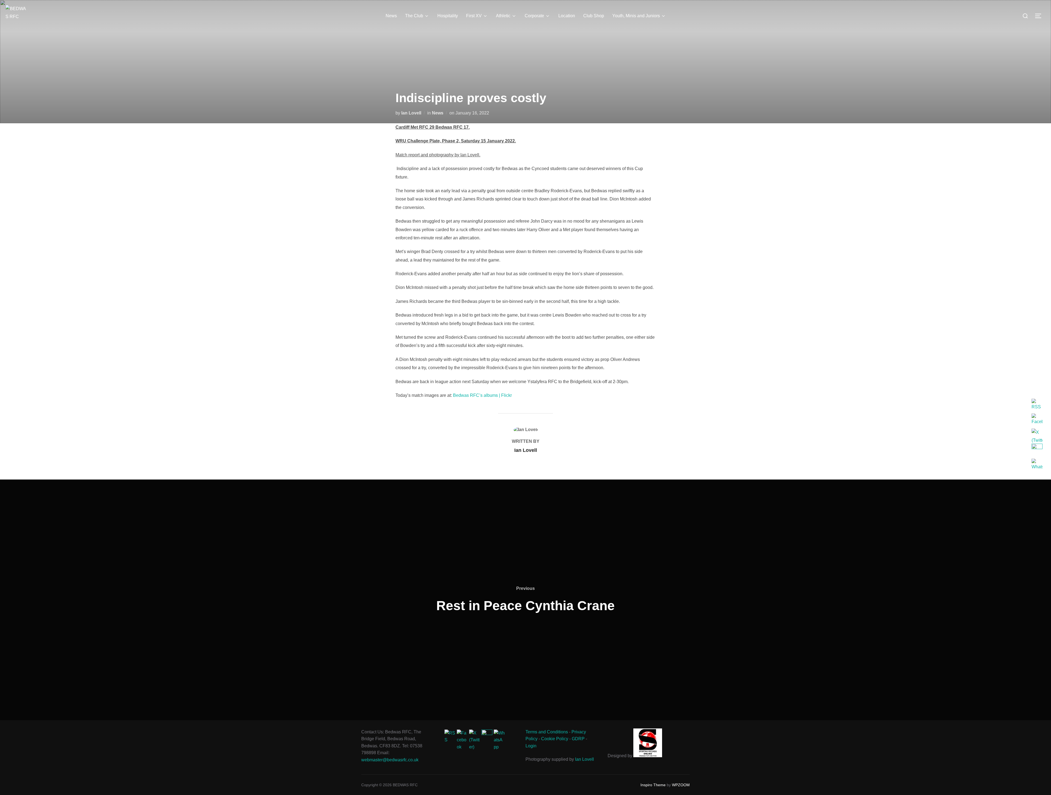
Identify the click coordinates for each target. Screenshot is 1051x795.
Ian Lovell (411, 113)
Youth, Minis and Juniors (636, 15)
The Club (414, 15)
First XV (474, 15)
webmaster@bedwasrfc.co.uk (389, 759)
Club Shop (593, 15)
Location (566, 15)
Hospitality (447, 15)
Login (531, 746)
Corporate (534, 15)
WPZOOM (681, 785)
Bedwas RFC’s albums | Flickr (482, 395)
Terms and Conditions (547, 732)
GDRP (578, 738)
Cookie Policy (554, 738)
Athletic (503, 15)
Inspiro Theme (653, 785)
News (391, 15)
